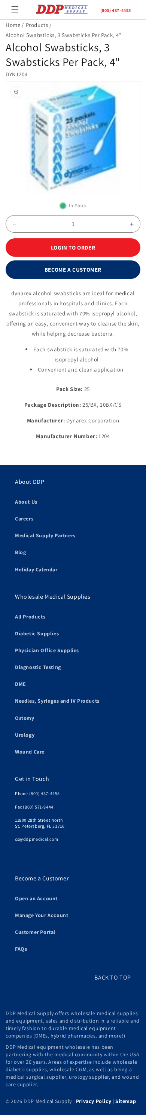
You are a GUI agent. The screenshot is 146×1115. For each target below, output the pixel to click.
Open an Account (36, 898)
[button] (15, 9)
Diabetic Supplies (37, 633)
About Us (26, 501)
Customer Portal (35, 932)
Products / (39, 24)
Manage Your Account (41, 915)
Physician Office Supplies (47, 650)
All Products (30, 616)
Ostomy (24, 718)
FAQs (21, 949)
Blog (20, 552)
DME (20, 684)
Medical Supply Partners (45, 535)
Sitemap (125, 1101)
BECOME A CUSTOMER (73, 269)
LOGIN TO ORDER (73, 247)
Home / (15, 24)
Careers (24, 518)
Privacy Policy (93, 1101)
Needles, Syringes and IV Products (57, 700)
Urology (24, 734)
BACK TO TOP (112, 977)
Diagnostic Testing (38, 667)
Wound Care (30, 751)
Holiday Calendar (36, 569)
